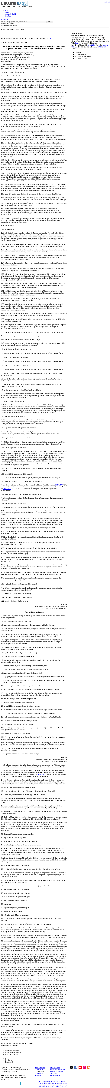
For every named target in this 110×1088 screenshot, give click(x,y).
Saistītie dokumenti (77, 49)
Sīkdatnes (53, 1073)
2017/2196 (59, 485)
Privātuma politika (56, 1071)
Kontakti (38, 1075)
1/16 (49, 38)
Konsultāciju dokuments (83, 56)
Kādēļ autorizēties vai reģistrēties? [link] (12, 29)
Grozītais (78, 52)
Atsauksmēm (39, 1071)
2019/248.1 (102, 47)
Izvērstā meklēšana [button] (7, 24)
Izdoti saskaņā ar (80, 54)
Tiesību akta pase (77, 33)
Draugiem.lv (9, 1062)
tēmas (7, 12)
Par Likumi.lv (40, 1068)
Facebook (8, 1060)
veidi (6, 10)
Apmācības (39, 1073)
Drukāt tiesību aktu (11, 1054)
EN (109, 2)
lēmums (77, 43)
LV (106, 2)
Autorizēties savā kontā (9, 26)
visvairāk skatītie (10, 14)
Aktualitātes (39, 1070)
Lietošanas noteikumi (57, 1070)
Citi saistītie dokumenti (82, 58)
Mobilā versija (55, 1068)
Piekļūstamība (55, 1075)
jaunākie (8, 16)
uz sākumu (4, 19)
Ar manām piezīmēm (12, 1051)
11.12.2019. (92, 45)
